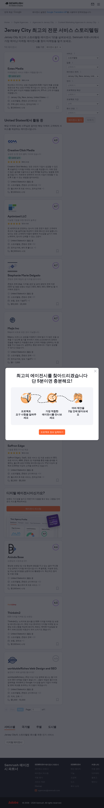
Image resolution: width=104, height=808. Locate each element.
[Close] (95, 371)
